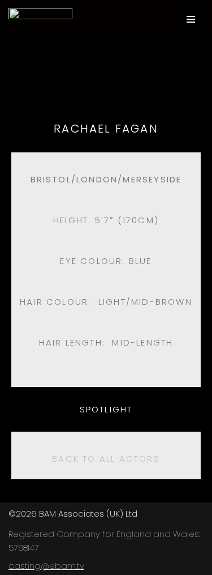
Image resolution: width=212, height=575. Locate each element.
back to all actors (106, 459)
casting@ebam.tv (46, 566)
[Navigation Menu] (191, 19)
